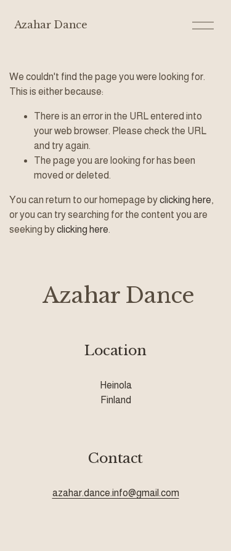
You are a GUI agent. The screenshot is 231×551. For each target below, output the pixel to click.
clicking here (185, 200)
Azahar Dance (50, 24)
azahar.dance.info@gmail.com (115, 493)
